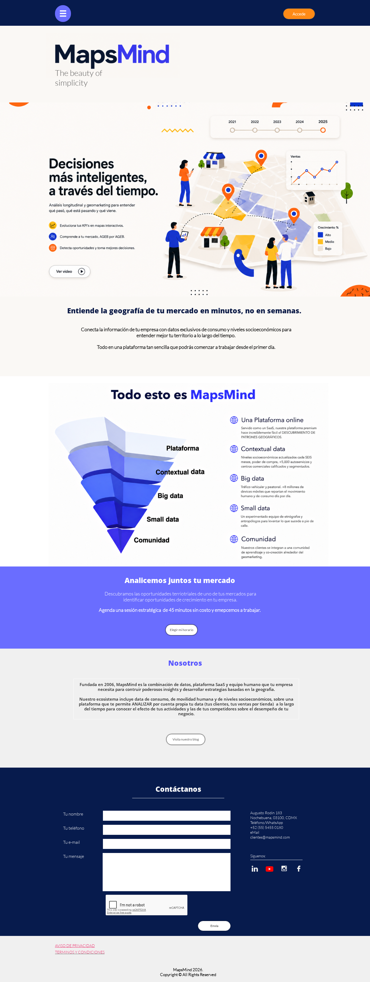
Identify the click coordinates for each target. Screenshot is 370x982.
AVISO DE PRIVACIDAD (75, 945)
